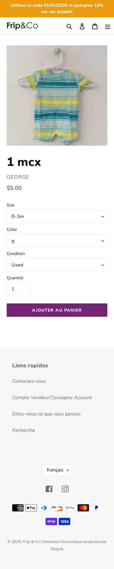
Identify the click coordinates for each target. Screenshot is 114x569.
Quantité (15, 278)
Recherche (23, 430)
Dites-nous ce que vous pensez (46, 414)
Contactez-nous (29, 381)
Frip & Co (31, 541)
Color (12, 229)
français (55, 470)
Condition (16, 253)
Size (10, 205)
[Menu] (107, 25)
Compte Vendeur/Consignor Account (52, 397)
